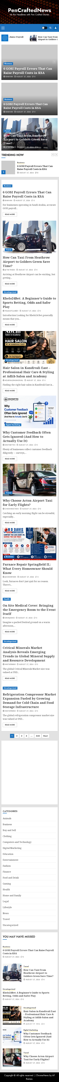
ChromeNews (42, 1075)
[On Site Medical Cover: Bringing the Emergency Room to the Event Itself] (29, 599)
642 (38, 736)
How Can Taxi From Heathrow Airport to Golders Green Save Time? (25, 139)
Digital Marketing (13, 425)
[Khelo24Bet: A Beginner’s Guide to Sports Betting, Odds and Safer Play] (29, 292)
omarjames (10, 618)
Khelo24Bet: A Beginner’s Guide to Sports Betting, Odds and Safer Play (29, 302)
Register (56, 28)
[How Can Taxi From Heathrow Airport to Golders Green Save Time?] (8, 167)
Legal (6, 901)
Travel (7, 131)
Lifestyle (7, 907)
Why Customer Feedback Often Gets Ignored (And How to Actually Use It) (27, 436)
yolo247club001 (11, 311)
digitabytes (10, 445)
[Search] (50, 27)
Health (7, 599)
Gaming (7, 883)
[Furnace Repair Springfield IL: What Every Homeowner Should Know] (29, 544)
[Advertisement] (29, 772)
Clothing (7, 836)
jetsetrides (11, 147)
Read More (10, 214)
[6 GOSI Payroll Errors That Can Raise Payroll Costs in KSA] (29, 186)
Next (45, 736)
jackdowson (10, 577)
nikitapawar (10, 664)
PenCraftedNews (29, 10)
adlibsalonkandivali (14, 380)
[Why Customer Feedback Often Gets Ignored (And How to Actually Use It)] (29, 412)
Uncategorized (10, 292)
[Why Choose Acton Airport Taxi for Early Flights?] (29, 480)
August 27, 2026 (23, 77)
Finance (7, 871)
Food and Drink (11, 877)
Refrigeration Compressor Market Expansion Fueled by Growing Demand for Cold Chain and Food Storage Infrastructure (29, 700)
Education (8, 854)
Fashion (7, 865)
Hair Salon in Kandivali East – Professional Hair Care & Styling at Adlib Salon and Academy (28, 372)
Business (8, 63)
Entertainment (10, 859)
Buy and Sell (9, 830)
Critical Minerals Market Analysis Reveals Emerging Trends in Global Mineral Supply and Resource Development (29, 654)
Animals (7, 818)
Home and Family (12, 895)
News (6, 913)
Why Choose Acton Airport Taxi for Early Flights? (27, 502)
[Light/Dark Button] (44, 28)
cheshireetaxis (12, 509)
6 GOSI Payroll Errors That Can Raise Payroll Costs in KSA (27, 70)
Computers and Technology (17, 842)
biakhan (9, 77)
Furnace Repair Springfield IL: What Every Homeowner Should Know (28, 568)
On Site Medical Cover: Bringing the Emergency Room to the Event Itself (29, 609)
